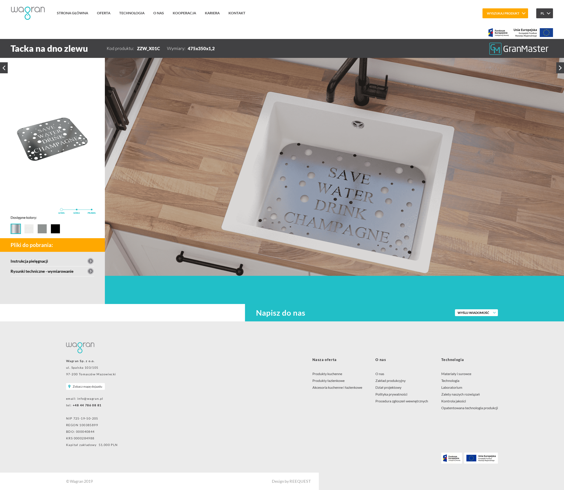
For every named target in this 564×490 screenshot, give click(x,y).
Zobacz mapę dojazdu (87, 386)
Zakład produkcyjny (390, 380)
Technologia (132, 13)
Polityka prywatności (391, 394)
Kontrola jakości (453, 401)
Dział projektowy (388, 387)
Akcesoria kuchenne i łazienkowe (337, 387)
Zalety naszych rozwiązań (460, 394)
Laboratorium (451, 387)
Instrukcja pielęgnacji (29, 261)
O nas (158, 13)
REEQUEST (300, 481)
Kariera (212, 13)
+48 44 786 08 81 (87, 405)
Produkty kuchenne (327, 374)
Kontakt (236, 13)
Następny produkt (560, 68)
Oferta (103, 13)
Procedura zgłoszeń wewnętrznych (401, 401)
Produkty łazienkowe (328, 380)
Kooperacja (184, 13)
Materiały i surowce (456, 374)
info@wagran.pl (90, 398)
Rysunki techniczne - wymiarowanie (42, 271)
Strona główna (72, 13)
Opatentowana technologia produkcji (469, 408)
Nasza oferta (324, 359)
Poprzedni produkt (4, 67)
